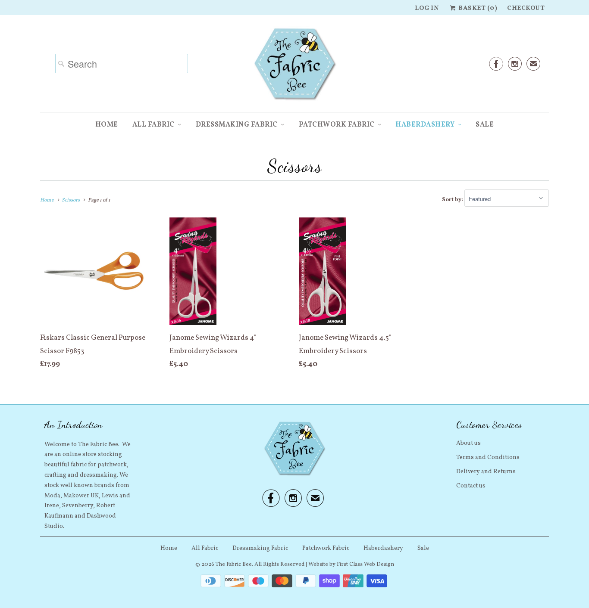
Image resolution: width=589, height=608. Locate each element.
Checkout (526, 8)
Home (106, 125)
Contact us (471, 486)
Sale (485, 125)
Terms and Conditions (488, 457)
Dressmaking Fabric (237, 125)
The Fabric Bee (234, 564)
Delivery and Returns (486, 472)
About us (468, 443)
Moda (52, 496)
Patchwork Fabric (337, 125)
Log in (427, 8)
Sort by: (453, 200)
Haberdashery (424, 125)
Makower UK (81, 496)
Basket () (477, 8)
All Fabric (153, 125)
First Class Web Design (365, 564)
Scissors (294, 166)
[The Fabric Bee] (294, 67)
